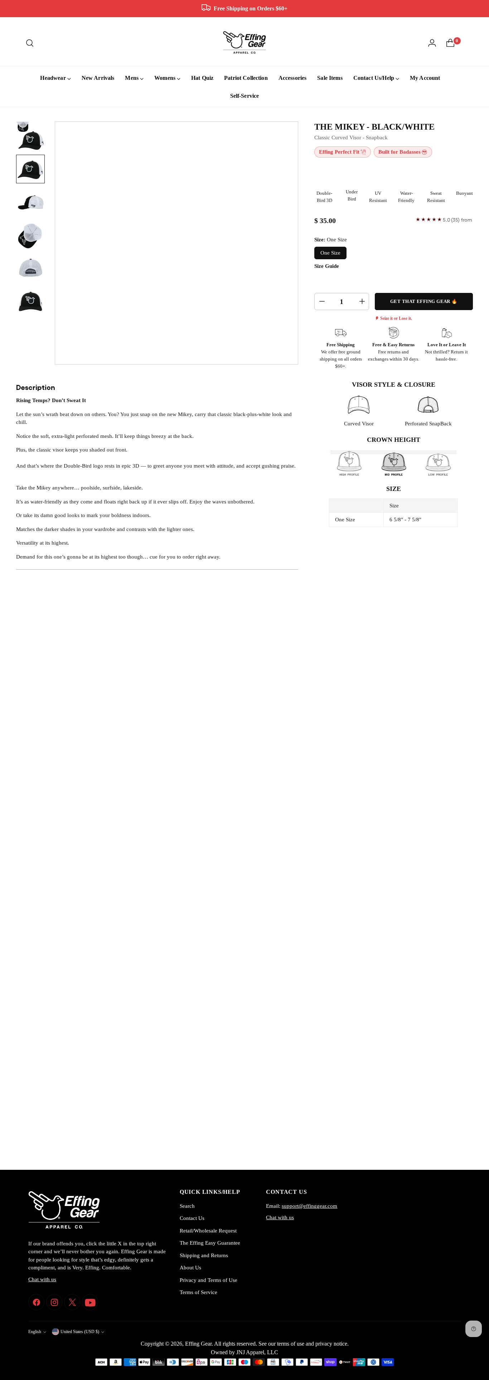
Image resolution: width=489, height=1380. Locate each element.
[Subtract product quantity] (321, 301)
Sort (401, 787)
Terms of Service (198, 1292)
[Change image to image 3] (30, 202)
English (34, 1332)
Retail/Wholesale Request (208, 1231)
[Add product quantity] (361, 301)
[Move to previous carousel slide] (450, 1145)
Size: (330, 239)
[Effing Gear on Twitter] (72, 1302)
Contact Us (192, 1218)
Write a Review (437, 763)
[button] (51, 706)
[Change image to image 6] (30, 300)
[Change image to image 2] (30, 169)
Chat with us (42, 1279)
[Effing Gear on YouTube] (90, 1302)
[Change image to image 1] (30, 136)
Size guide (326, 266)
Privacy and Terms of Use (208, 1280)
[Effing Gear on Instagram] (54, 1302)
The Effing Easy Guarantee (210, 1243)
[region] (244, 706)
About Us (190, 1267)
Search (187, 1206)
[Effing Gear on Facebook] (36, 1302)
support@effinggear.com (309, 1206)
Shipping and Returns (204, 1255)
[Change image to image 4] (30, 235)
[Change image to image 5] (30, 268)
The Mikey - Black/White (374, 126)
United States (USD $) (79, 1332)
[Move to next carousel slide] (467, 1145)
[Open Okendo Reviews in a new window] (431, 740)
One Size (330, 253)
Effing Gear (198, 1344)
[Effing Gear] (244, 43)
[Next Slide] (453, 706)
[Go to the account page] (432, 43)
